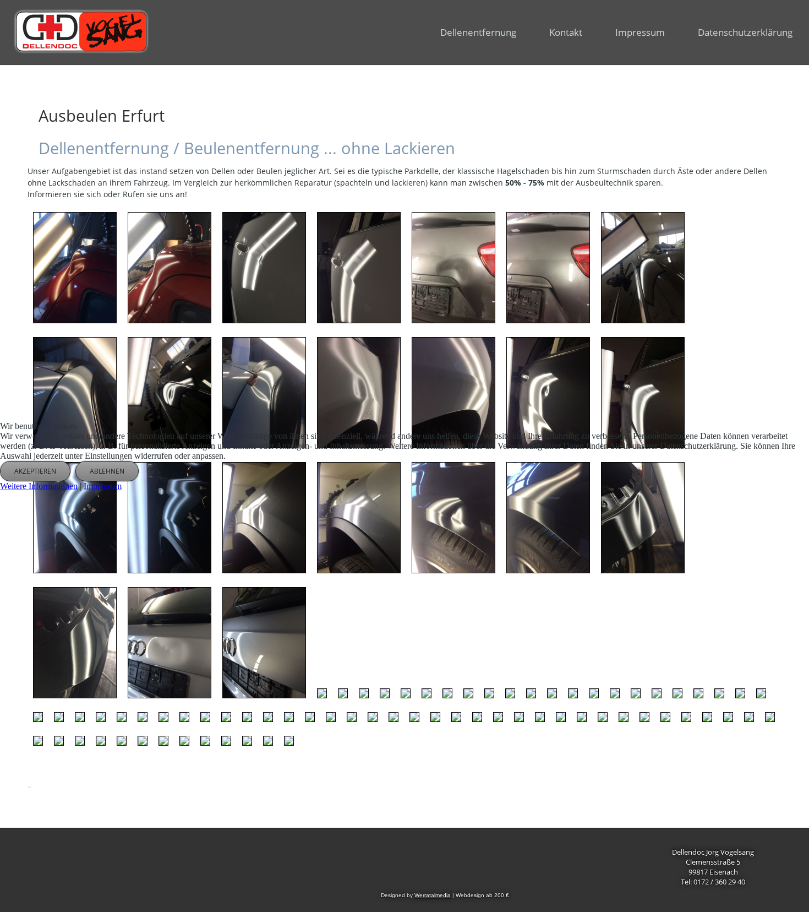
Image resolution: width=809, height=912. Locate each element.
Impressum (103, 486)
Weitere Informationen (39, 486)
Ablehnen (107, 471)
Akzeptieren (35, 471)
